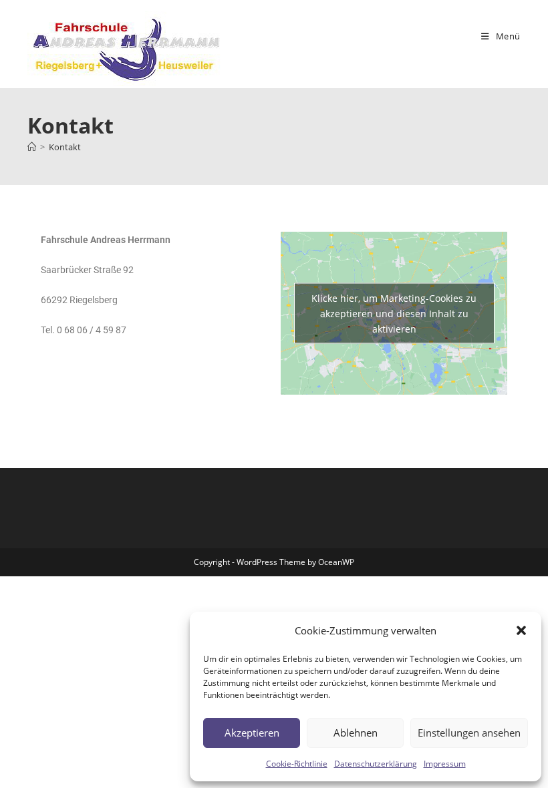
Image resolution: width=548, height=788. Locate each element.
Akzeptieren (252, 732)
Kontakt (65, 147)
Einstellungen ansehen (469, 732)
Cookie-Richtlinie (296, 763)
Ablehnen (355, 732)
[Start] (31, 147)
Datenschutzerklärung (375, 763)
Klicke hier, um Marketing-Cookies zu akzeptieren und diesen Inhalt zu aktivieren (393, 313)
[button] (521, 630)
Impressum (445, 763)
